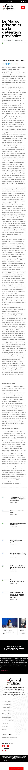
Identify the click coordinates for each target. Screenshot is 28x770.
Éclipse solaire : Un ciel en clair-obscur (18, 523)
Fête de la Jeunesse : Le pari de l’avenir (17, 541)
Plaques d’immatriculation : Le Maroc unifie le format (18, 554)
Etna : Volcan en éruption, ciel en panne (17, 580)
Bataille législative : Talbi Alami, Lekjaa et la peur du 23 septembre (18, 498)
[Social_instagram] (24, 2)
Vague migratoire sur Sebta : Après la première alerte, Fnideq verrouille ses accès (17, 595)
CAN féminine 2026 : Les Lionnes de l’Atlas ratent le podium (17, 567)
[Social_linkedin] (26, 2)
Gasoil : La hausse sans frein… (17, 511)
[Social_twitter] (21, 2)
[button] (23, 7)
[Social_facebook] (19, 2)
